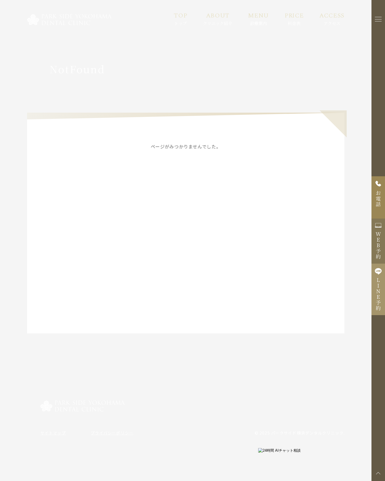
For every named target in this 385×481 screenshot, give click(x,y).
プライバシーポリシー (112, 433)
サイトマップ (53, 433)
